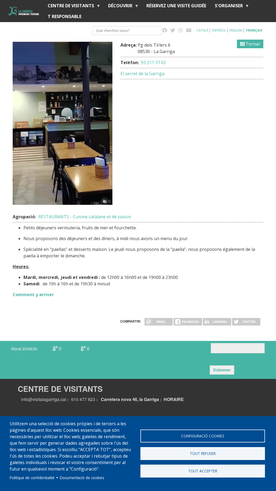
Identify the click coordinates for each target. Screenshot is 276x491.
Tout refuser (203, 453)
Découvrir (118, 7)
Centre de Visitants (68, 7)
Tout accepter (202, 470)
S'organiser (227, 7)
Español (219, 30)
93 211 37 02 (153, 62)
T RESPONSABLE (64, 16)
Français (254, 30)
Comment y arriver (33, 295)
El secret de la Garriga (142, 74)
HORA (170, 399)
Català (202, 30)
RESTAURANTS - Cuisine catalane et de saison (84, 217)
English (236, 30)
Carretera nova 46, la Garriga (130, 399)
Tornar (252, 44)
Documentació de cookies (82, 477)
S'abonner (222, 369)
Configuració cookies (202, 435)
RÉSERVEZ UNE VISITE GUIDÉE (176, 6)
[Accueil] (24, 11)
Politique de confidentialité (32, 477)
